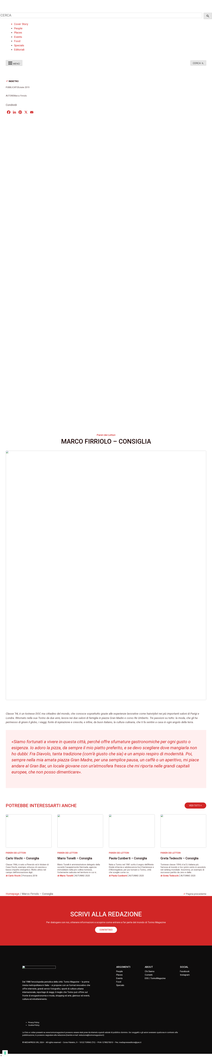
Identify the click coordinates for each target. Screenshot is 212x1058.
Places (18, 32)
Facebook (184, 971)
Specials (19, 45)
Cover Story (21, 24)
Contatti (148, 975)
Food (17, 41)
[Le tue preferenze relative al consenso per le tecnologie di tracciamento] (5, 1053)
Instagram (185, 975)
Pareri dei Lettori (106, 435)
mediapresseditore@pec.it (130, 1042)
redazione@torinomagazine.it (91, 1035)
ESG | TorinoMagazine (155, 978)
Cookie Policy (33, 1025)
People (18, 28)
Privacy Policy (33, 1022)
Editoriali (19, 49)
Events (18, 37)
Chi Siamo (149, 971)
